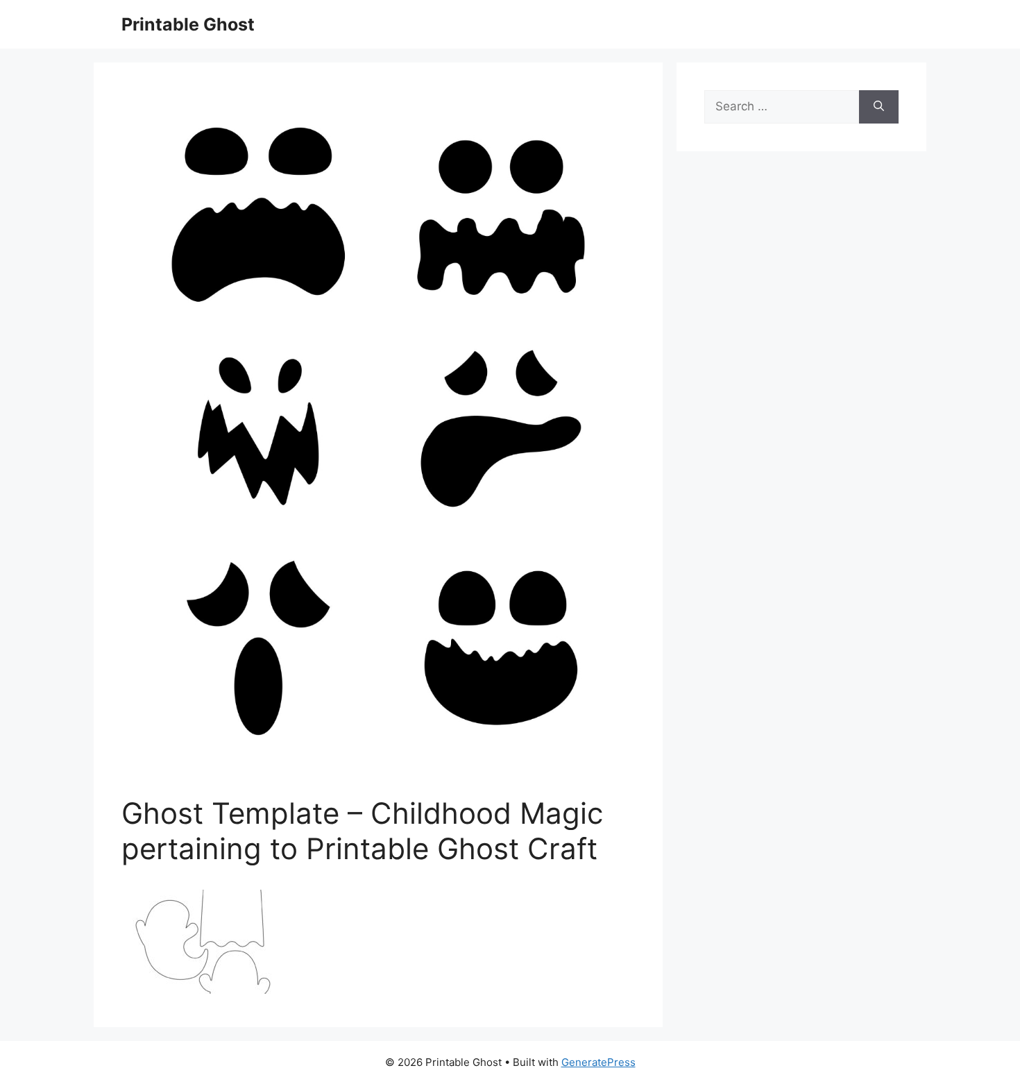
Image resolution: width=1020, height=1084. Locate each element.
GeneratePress (598, 1062)
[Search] (879, 107)
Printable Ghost (188, 24)
